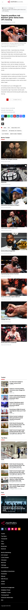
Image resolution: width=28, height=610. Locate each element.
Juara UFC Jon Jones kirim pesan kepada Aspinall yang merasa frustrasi (13, 273)
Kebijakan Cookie (6, 592)
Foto (2, 492)
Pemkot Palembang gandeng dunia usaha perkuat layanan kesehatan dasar (17, 397)
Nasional (3, 548)
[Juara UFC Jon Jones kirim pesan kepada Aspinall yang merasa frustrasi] (14, 264)
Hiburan (3, 576)
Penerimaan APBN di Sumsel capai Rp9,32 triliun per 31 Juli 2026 (17, 411)
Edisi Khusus (4, 578)
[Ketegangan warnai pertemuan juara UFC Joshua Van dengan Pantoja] (14, 149)
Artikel (3, 581)
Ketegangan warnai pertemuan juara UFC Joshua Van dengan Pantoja (13, 158)
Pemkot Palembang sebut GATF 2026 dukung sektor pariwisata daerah (16, 404)
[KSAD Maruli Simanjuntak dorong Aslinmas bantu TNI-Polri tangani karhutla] (4, 425)
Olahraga (11, 8)
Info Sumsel (4, 555)
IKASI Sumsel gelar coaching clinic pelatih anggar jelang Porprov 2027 (17, 486)
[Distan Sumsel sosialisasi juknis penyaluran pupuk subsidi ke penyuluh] (4, 418)
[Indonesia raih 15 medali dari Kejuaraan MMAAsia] (14, 172)
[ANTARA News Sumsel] (15, 1)
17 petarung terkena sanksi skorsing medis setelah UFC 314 (13, 318)
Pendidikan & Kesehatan (8, 571)
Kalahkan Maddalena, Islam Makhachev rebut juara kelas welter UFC (12, 227)
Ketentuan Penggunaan (7, 587)
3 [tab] (14, 514)
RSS (2, 600)
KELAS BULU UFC (15, 127)
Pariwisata (4, 573)
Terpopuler (4, 538)
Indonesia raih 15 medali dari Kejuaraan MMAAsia (12, 181)
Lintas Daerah (5, 557)
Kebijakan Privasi (5, 590)
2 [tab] (12, 514)
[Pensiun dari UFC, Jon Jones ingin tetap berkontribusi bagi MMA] (14, 241)
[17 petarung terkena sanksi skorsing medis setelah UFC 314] (14, 310)
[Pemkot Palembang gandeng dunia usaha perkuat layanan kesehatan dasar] (4, 397)
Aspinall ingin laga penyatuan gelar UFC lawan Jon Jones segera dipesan (12, 295)
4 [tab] (16, 514)
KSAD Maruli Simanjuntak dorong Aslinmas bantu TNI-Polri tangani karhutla (17, 425)
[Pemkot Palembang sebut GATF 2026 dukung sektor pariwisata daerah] (4, 404)
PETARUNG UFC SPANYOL (15, 130)
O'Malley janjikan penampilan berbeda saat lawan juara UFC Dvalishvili (13, 341)
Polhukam (4, 560)
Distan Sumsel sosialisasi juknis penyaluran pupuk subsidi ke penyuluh (16, 418)
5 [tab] (18, 514)
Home (5, 8)
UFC (9, 127)
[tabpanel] (14, 504)
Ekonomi (3, 562)
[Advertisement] (14, 361)
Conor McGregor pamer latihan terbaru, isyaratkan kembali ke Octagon (12, 204)
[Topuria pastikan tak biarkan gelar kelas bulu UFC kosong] (14, 450)
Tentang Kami (5, 595)
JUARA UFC (4, 130)
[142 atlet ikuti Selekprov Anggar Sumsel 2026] (4, 384)
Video (2, 543)
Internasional (4, 567)
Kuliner (3, 583)
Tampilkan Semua (17, 99)
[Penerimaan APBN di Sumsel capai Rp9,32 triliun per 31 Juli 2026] (4, 411)
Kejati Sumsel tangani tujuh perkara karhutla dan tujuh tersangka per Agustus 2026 (17, 431)
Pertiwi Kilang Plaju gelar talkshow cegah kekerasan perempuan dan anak (16, 479)
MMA (5, 127)
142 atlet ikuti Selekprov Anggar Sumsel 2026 (12, 458)
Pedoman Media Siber (7, 597)
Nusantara (4, 546)
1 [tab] (9, 514)
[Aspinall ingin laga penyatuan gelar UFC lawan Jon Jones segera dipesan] (14, 287)
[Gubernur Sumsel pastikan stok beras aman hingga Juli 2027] (4, 390)
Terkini (3, 377)
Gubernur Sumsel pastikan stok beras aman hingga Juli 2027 (17, 390)
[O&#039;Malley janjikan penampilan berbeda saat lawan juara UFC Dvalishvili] (14, 333)
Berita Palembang (6, 552)
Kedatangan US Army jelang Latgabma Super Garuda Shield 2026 (14, 508)
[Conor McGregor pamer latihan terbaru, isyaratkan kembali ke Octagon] (14, 195)
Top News (4, 438)
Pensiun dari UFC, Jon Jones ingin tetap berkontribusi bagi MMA (12, 250)
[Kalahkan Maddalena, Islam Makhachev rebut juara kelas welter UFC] (14, 218)
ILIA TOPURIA (5, 133)
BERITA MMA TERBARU (16, 133)
